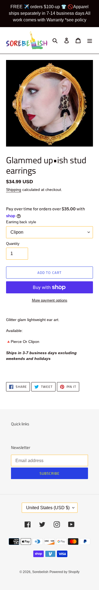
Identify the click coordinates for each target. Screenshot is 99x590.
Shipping (13, 189)
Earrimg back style (21, 222)
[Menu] (89, 40)
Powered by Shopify (64, 572)
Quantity (13, 244)
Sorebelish (40, 572)
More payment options (49, 300)
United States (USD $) (48, 507)
